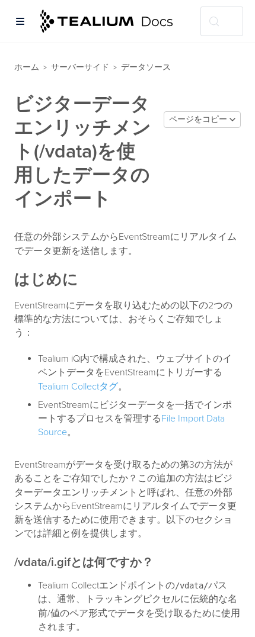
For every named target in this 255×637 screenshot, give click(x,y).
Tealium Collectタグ (78, 387)
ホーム (26, 67)
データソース (146, 67)
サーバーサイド (80, 67)
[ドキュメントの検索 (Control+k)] (221, 21)
